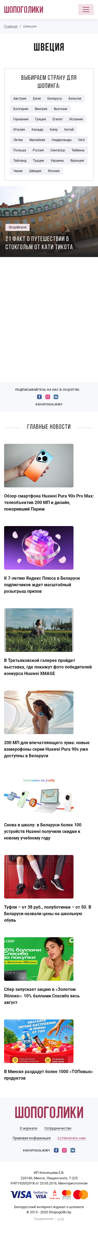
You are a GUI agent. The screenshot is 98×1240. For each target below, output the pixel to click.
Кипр (54, 130)
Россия (38, 150)
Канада (37, 130)
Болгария (20, 109)
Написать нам (73, 1138)
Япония (54, 171)
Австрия (19, 98)
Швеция (35, 171)
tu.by (60, 1219)
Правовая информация (32, 1138)
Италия (19, 130)
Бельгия (75, 98)
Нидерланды (62, 140)
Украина (57, 161)
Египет (58, 119)
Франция (77, 161)
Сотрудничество (57, 1128)
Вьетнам (60, 109)
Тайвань (78, 150)
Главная (10, 26)
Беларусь (54, 98)
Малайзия (37, 140)
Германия (21, 119)
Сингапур (57, 150)
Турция (38, 161)
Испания (76, 119)
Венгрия (41, 109)
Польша (19, 150)
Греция (40, 119)
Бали (37, 98)
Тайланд (19, 161)
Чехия (18, 171)
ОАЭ (81, 140)
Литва (18, 140)
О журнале (28, 1128)
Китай (69, 130)
